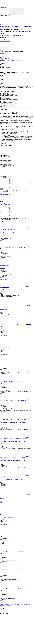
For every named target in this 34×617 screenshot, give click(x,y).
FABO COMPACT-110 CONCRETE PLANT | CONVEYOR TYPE (12, 403)
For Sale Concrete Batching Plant (7, 517)
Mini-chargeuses (19, 28)
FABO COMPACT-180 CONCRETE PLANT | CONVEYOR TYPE (12, 366)
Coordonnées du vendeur (11, 601)
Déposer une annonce (3, 279)
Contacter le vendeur (3, 47)
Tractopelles (2, 28)
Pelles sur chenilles (21, 27)
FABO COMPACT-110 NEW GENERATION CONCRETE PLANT (12, 441)
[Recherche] (17, 11)
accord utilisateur (24, 217)
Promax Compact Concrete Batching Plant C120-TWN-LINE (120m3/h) (14, 250)
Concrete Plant (3, 498)
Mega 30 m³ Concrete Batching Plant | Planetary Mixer (11, 479)
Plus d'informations (3, 205)
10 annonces (5, 155)
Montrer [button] (6, 161)
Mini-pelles (26, 27)
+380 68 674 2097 (11, 165)
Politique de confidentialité (15, 604)
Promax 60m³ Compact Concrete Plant (7, 232)
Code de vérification (17, 215)
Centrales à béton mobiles (4, 27)
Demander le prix (3, 54)
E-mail (11, 183)
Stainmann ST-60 (3, 309)
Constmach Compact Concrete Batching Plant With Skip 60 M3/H (13, 573)
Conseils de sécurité (3, 143)
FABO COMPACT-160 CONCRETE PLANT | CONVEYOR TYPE (12, 460)
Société (11, 180)
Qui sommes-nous (3, 601)
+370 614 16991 (10, 161)
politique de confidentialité (15, 217)
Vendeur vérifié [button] (2, 154)
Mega (1, 328)
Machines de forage (7, 28)
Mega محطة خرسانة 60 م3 (5, 347)
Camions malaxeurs (13, 28)
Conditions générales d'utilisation (5, 604)
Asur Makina (2, 268)
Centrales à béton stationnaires (13, 27)
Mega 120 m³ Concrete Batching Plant (7, 536)
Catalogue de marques (8, 605)
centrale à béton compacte (6, 58)
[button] (17, 20)
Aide (6, 601)
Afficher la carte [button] (15, 175)
